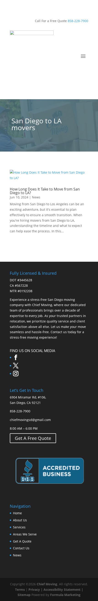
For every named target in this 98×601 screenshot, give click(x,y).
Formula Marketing (65, 595)
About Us (20, 520)
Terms (20, 589)
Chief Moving (47, 584)
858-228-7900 (78, 21)
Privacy (34, 589)
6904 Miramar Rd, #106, (28, 397)
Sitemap (24, 595)
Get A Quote (22, 541)
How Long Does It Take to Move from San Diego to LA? (45, 191)
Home (17, 513)
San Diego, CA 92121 (25, 403)
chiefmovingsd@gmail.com (30, 420)
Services (19, 527)
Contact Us (21, 548)
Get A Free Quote (33, 438)
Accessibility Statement (62, 589)
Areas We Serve (25, 534)
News (36, 197)
